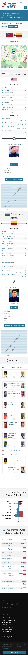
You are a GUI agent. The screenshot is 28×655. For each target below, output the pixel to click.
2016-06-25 (4, 558)
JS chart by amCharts (17, 503)
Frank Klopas (11, 424)
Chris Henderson (12, 391)
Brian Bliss (10, 372)
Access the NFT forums (7, 622)
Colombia (19, 23)
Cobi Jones (10, 422)
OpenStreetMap (18, 67)
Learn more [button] (5, 648)
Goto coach (14, 179)
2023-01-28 (4, 548)
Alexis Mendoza (12, 442)
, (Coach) (14, 144)
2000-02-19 (4, 588)
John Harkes (11, 467)
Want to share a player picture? (9, 627)
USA (12, 23)
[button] (13, 52)
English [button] (23, 3)
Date (3, 539)
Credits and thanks (6, 624)
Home (24, 539)
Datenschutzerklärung (7, 629)
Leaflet (11, 67)
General (6, 23)
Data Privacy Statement (7, 631)
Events (5, 26)
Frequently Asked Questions (8, 620)
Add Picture (14, 165)
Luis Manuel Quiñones (13, 383)
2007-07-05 (4, 573)
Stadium (9, 539)
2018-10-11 (4, 552)
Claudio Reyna (11, 404)
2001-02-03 (4, 584)
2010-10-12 (4, 571)
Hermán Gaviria (12, 433)
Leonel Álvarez (11, 459)
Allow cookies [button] (14, 652)
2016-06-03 (4, 562)
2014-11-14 (4, 566)
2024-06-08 (4, 543)
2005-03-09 (4, 581)
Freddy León (11, 414)
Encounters (13, 26)
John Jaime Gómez (12, 416)
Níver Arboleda (16, 385)
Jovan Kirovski (11, 403)
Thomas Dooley (16, 393)
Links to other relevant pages (8, 617)
